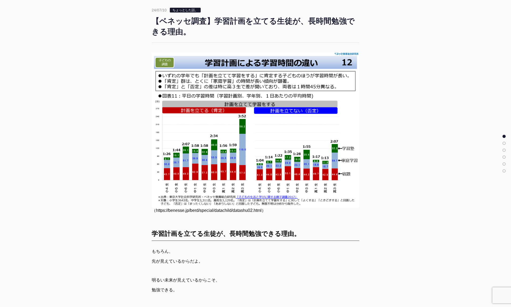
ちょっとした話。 (185, 10)
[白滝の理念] (504, 157)
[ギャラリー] (504, 171)
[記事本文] (504, 136)
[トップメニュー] (504, 150)
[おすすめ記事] (504, 143)
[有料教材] (504, 164)
